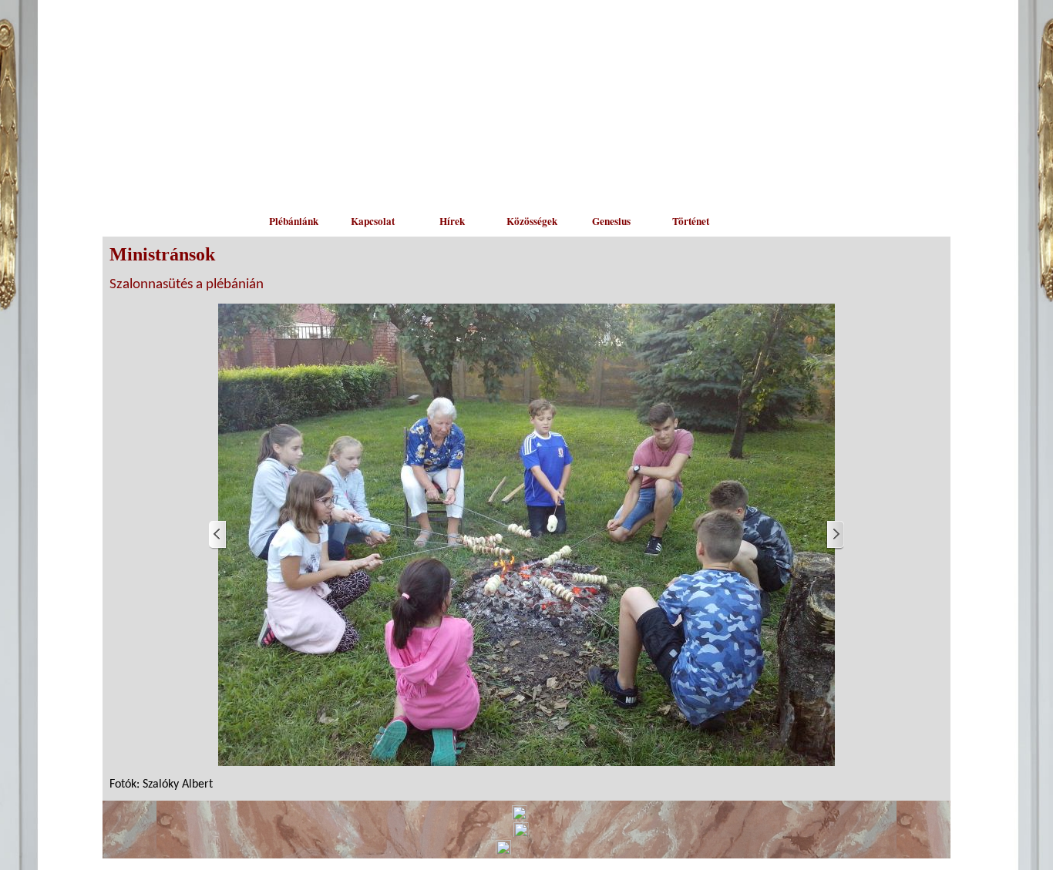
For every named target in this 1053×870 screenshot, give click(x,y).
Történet (690, 221)
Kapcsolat (373, 221)
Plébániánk (293, 221)
